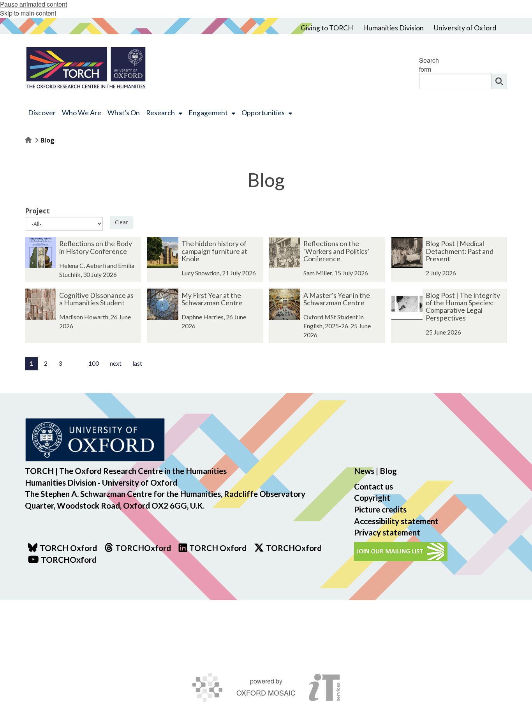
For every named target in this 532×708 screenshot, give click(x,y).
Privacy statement (387, 532)
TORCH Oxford (218, 548)
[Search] (499, 81)
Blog (388, 471)
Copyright (372, 497)
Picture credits (380, 509)
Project (37, 210)
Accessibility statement (396, 521)
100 (93, 363)
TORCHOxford (294, 548)
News (364, 471)
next (116, 363)
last (137, 363)
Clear (121, 222)
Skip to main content (28, 13)
